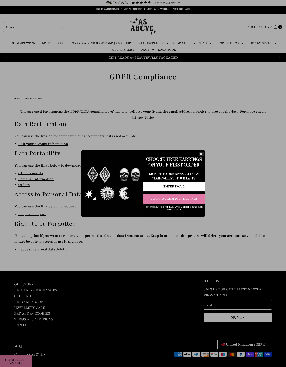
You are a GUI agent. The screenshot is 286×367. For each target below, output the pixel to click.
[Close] (201, 154)
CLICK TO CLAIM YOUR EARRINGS (174, 198)
